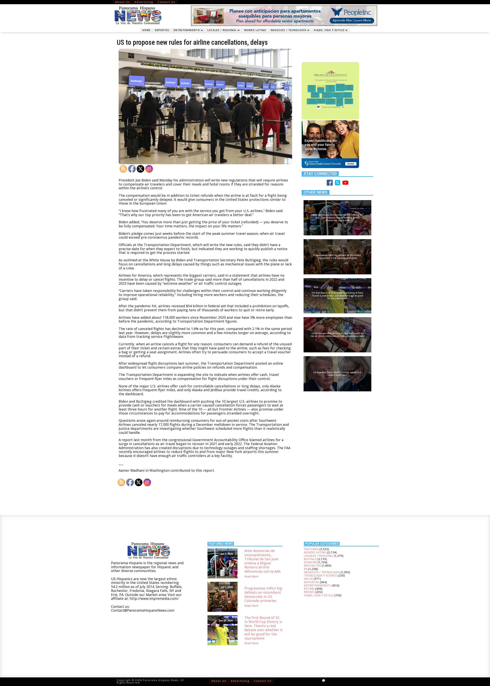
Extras (309, 588)
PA (306, 569)
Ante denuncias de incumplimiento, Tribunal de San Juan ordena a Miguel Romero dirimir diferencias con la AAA (262, 561)
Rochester (312, 565)
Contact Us (166, 2)
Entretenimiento (187, 30)
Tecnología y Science (320, 575)
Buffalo (310, 559)
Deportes (162, 30)
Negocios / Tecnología (288, 30)
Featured (311, 549)
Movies (309, 592)
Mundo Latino (255, 30)
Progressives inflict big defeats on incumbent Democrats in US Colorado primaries (263, 594)
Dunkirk (310, 562)
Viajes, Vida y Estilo (329, 30)
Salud (308, 578)
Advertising (144, 2)
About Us (122, 2)
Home (146, 30)
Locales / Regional (222, 30)
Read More (251, 576)
